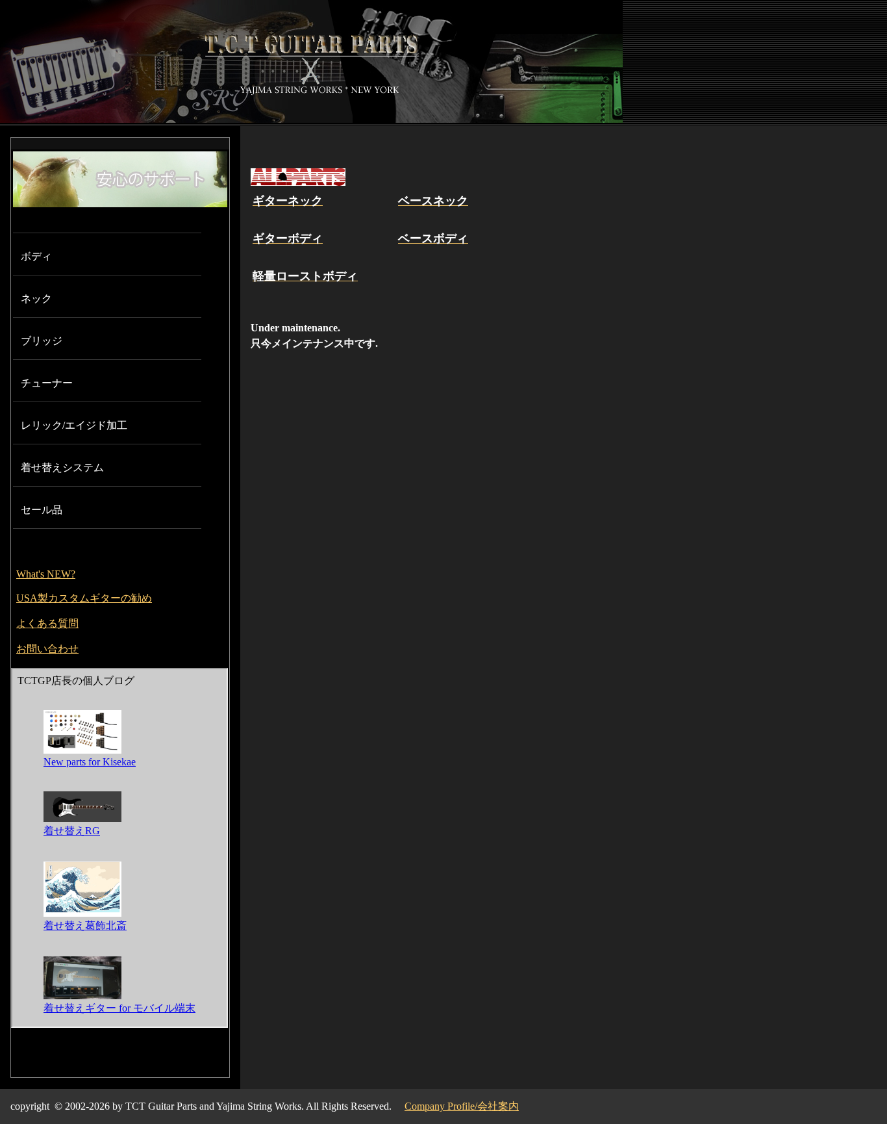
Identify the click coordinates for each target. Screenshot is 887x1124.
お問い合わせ (47, 648)
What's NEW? (45, 574)
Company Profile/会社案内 (462, 1106)
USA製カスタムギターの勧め (84, 598)
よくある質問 (47, 623)
